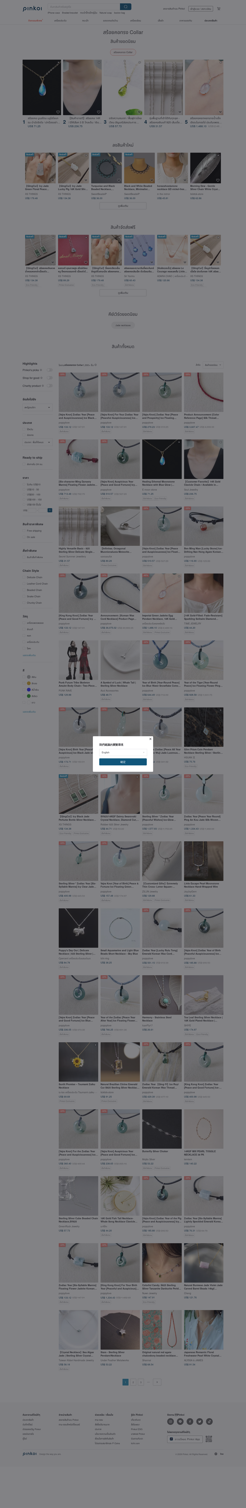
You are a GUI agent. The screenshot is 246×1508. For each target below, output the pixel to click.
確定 (123, 762)
